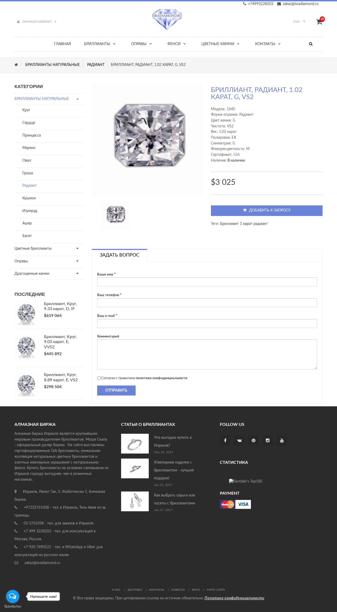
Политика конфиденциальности (234, 598)
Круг (26, 110)
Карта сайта (216, 590)
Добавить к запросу (270, 210)
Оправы (21, 261)
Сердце (28, 123)
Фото (196, 590)
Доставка (135, 590)
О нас (116, 590)
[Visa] (235, 504)
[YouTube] (282, 441)
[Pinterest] (253, 441)
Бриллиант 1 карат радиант (244, 224)
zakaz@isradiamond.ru (301, 4)
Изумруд (29, 211)
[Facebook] (225, 441)
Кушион (29, 198)
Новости (178, 590)
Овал (26, 160)
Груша (27, 173)
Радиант (29, 185)
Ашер (27, 223)
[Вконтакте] (239, 441)
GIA (237, 155)
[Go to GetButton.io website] (12, 606)
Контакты (156, 590)
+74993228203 (260, 4)
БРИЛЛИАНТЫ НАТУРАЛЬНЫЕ (41, 99)
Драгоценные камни (31, 274)
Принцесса (31, 135)
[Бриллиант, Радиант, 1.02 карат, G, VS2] (115, 215)
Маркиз (28, 148)
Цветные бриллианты (33, 248)
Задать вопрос (119, 255)
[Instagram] (268, 441)
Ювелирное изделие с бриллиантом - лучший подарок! (174, 470)
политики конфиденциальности (161, 378)
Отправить (116, 390)
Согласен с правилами (144, 378)
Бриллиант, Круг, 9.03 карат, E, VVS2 (60, 342)
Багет (27, 236)
